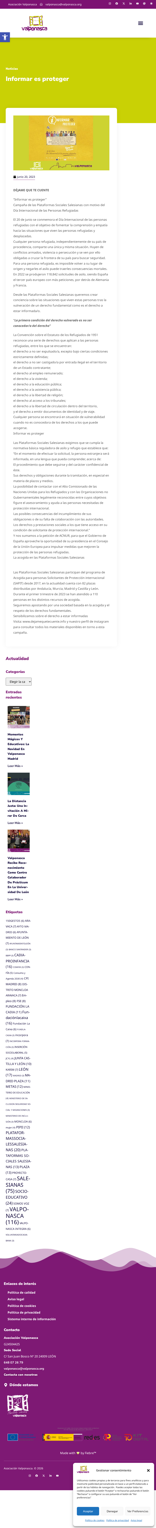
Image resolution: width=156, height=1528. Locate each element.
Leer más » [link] (15, 766)
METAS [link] (14, 1086)
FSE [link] (21, 1001)
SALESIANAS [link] (18, 1184)
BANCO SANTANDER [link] (20, 949)
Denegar (112, 1511)
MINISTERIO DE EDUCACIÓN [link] (18, 1092)
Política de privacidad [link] (117, 1520)
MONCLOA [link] (23, 1121)
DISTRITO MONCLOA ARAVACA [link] (17, 989)
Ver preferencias (137, 1511)
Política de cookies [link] (94, 1520)
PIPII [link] (23, 1127)
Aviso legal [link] (136, 1520)
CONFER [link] (18, 967)
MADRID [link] (18, 1075)
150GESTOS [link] (15, 920)
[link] (5, 37)
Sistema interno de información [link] (32, 1319)
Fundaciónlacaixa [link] (18, 1017)
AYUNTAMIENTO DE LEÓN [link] (17, 937)
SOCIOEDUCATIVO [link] (17, 1197)
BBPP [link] (10, 955)
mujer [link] (10, 1127)
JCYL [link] (10, 1058)
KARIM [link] (12, 1069)
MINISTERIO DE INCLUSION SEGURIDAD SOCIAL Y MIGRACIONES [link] (18, 1104)
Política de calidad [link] (21, 1292)
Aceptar (88, 1511)
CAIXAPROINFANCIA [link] (17, 961)
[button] (148, 1470)
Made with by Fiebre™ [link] (78, 1453)
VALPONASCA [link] (17, 1215)
